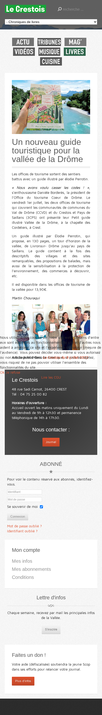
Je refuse (13, 372)
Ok (2, 372)
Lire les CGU (51, 377)
